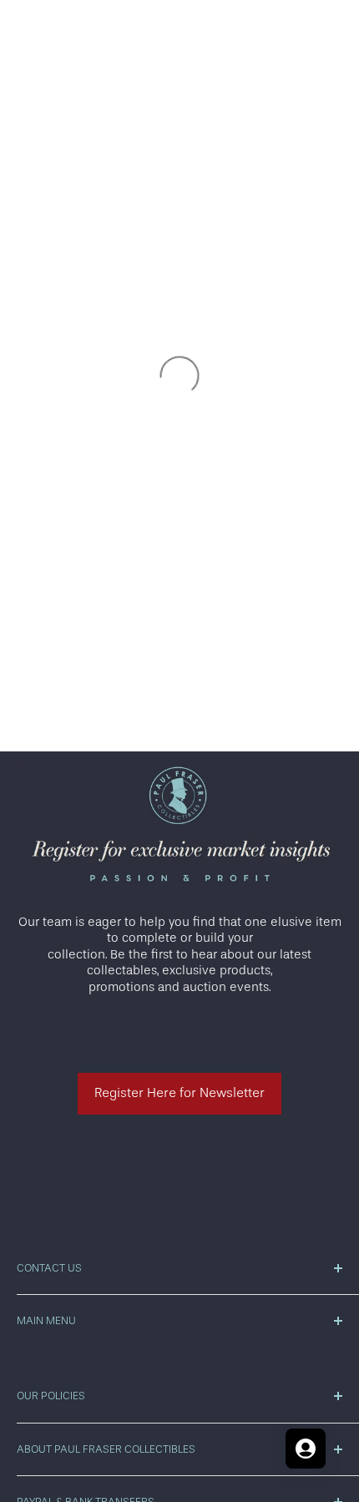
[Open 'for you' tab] (306, 1449)
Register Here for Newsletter (179, 1092)
